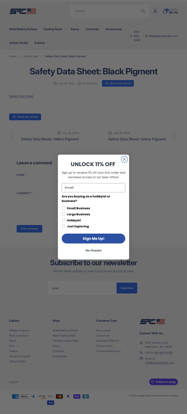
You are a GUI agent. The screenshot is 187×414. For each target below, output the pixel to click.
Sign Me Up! (93, 238)
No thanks (94, 250)
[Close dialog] (124, 159)
